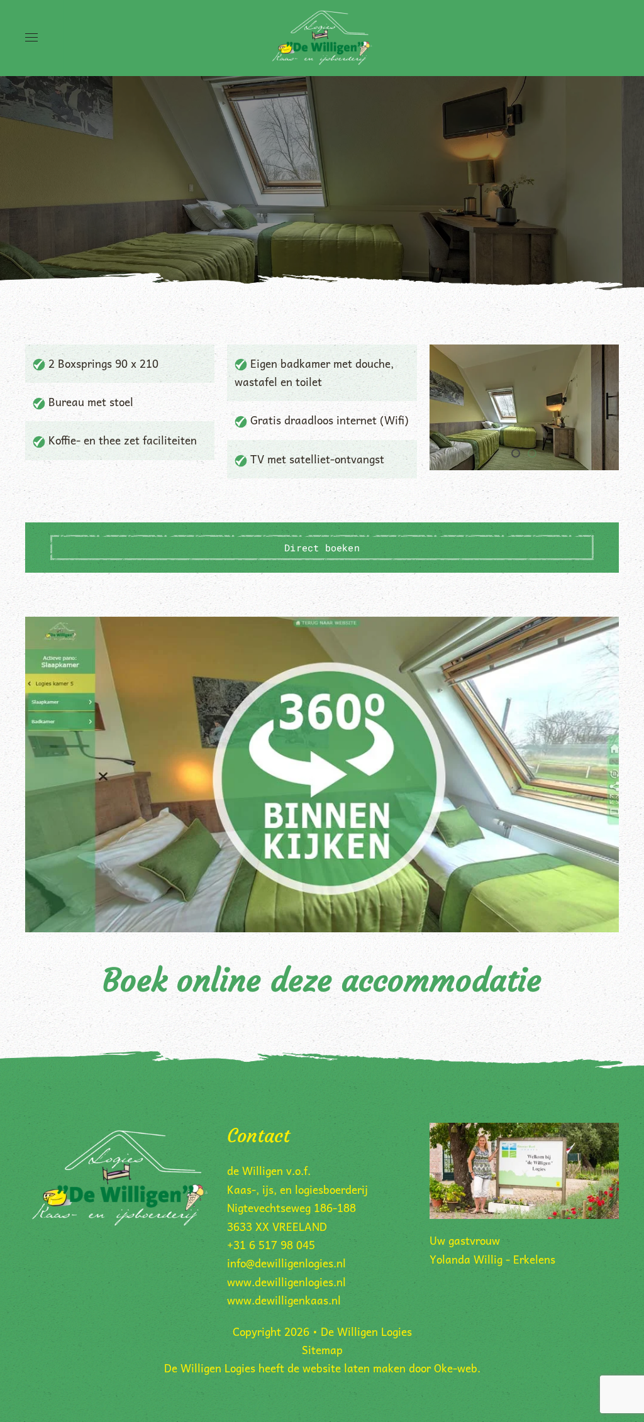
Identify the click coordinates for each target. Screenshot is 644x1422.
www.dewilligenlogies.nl (286, 1282)
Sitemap (322, 1350)
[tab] (515, 453)
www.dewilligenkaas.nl (284, 1300)
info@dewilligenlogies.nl (286, 1263)
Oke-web (455, 1368)
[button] (31, 37)
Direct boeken (322, 547)
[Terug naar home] (322, 37)
